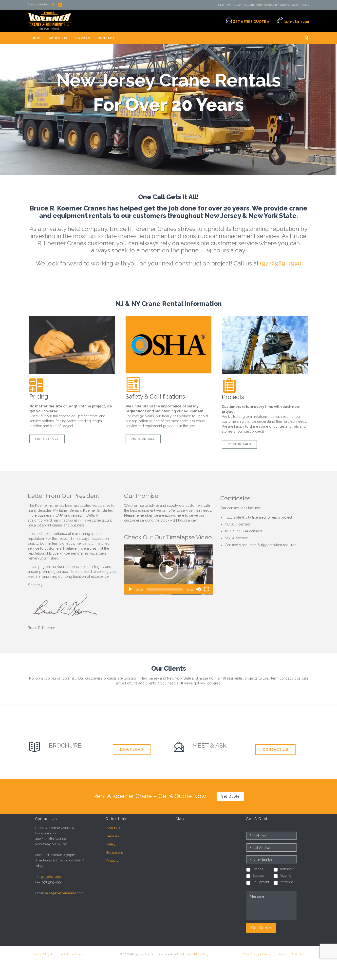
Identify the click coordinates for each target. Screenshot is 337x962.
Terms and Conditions (68, 954)
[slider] (165, 589)
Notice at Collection (292, 954)
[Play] (130, 589)
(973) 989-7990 (280, 263)
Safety (110, 844)
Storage (258, 875)
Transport (287, 869)
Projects (112, 860)
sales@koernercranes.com (64, 893)
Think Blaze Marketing (192, 954)
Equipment (114, 852)
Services (112, 836)
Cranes (258, 869)
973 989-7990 (51, 877)
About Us (113, 828)
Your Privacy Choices (257, 954)
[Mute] (198, 589)
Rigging (285, 875)
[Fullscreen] (206, 589)
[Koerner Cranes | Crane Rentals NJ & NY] (49, 21)
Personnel (287, 882)
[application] (168, 569)
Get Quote (261, 927)
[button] (168, 569)
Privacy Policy (41, 954)
